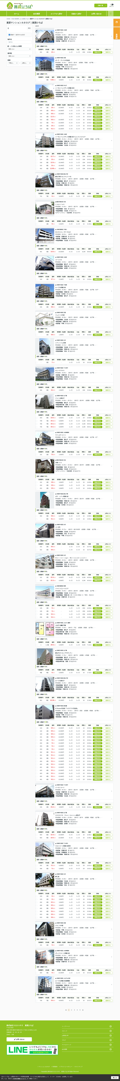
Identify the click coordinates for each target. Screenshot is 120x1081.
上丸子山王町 (67, 978)
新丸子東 (66, 494)
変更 (29, 28)
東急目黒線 (59, 989)
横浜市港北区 (60, 201)
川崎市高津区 (60, 229)
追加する (108, 52)
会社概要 (36, 14)
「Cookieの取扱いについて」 (19, 1078)
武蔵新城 (64, 238)
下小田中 (66, 368)
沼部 (66, 404)
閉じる (115, 1077)
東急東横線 (59, 37)
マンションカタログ (44, 1066)
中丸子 (65, 85)
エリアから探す (56, 14)
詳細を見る (98, 52)
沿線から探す (76, 14)
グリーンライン (60, 212)
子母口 (65, 229)
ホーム (16, 14)
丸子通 (65, 395)
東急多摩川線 (60, 404)
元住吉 (66, 65)
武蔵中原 (64, 41)
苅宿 (65, 57)
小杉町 (65, 30)
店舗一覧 (100, 5)
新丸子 (66, 39)
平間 (63, 67)
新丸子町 (66, 174)
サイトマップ (78, 1066)
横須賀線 (59, 94)
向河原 (63, 294)
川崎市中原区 (60, 30)
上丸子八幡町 (67, 622)
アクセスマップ (66, 1044)
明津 (65, 586)
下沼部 (65, 285)
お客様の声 (65, 1035)
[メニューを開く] (110, 13)
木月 (65, 340)
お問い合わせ (96, 14)
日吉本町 (69, 212)
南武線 (58, 41)
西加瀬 (65, 705)
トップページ (66, 1026)
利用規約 (55, 1066)
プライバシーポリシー (66, 1066)
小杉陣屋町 (66, 432)
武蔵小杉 (66, 37)
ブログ (64, 1040)
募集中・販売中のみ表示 (17, 34)
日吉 (65, 201)
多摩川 (66, 268)
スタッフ (64, 1031)
